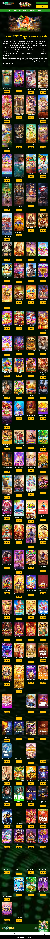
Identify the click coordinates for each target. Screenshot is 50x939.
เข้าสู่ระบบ (42, 3)
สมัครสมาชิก (42, 6)
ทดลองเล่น (6, 91)
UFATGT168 (30, 937)
